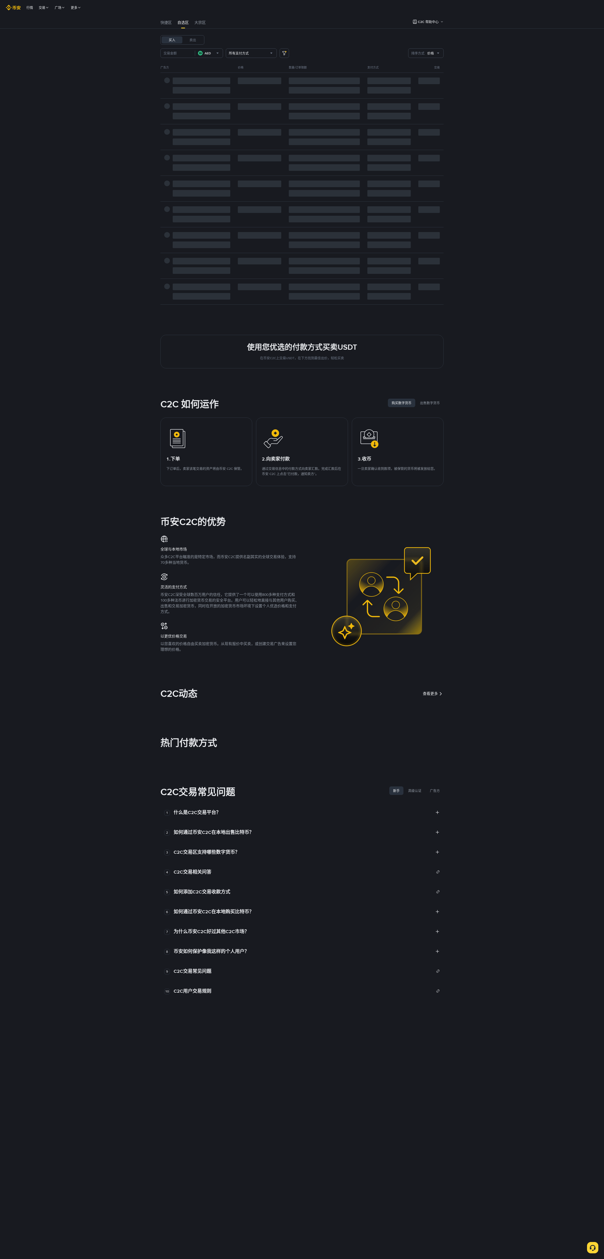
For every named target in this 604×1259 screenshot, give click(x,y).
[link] (307, 872)
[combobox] (209, 53)
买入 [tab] (172, 40)
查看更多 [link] (430, 693)
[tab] (166, 22)
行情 (29, 7)
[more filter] (284, 53)
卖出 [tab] (192, 40)
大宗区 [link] (200, 22)
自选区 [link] (183, 22)
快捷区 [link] (166, 22)
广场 (58, 7)
